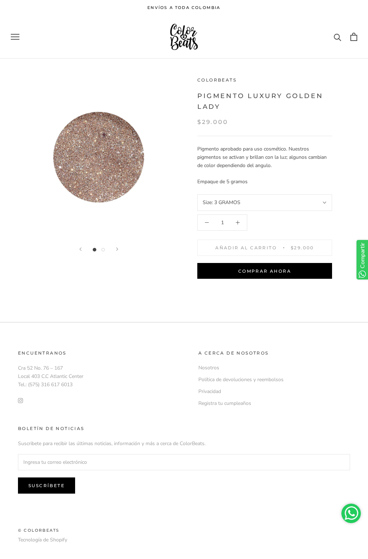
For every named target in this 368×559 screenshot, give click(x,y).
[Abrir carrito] (353, 37)
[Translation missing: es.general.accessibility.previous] (80, 249)
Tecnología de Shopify (42, 539)
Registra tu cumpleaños (224, 403)
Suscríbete (46, 485)
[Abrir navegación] (15, 37)
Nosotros (208, 367)
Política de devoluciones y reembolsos (241, 379)
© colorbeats (38, 530)
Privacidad (209, 391)
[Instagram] (20, 400)
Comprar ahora (264, 271)
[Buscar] (337, 37)
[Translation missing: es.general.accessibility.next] (117, 249)
